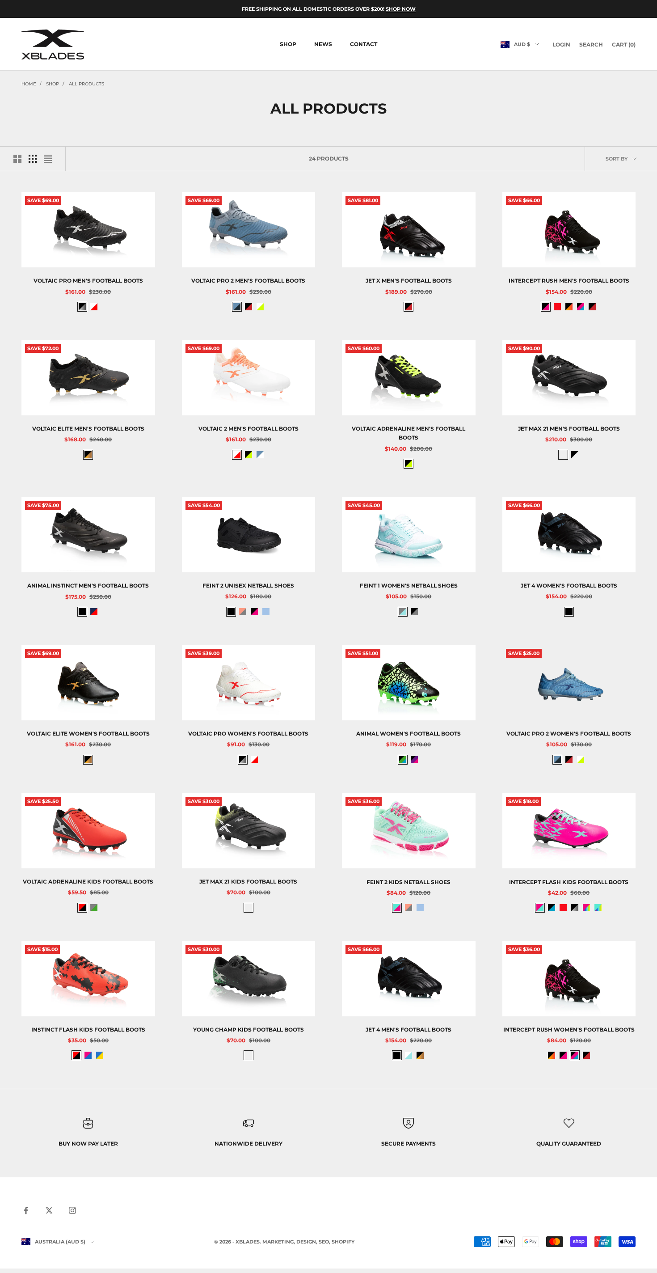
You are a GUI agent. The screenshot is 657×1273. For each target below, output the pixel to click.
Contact (363, 44)
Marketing (278, 1242)
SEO (324, 1242)
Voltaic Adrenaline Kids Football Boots (88, 881)
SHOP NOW (401, 9)
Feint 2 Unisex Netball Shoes (248, 585)
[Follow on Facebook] (25, 1210)
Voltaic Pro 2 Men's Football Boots (248, 280)
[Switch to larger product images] (17, 159)
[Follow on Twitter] (49, 1210)
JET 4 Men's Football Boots (408, 1029)
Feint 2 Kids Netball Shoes (408, 881)
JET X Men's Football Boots (409, 280)
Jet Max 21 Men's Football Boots (569, 428)
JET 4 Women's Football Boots (569, 585)
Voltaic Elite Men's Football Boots (88, 428)
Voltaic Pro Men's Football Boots (88, 280)
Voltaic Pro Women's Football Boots (248, 733)
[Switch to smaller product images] (33, 159)
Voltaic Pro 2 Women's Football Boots (568, 733)
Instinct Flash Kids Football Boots (88, 1029)
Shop (288, 44)
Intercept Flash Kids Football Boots (568, 881)
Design (306, 1242)
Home (28, 84)
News (323, 44)
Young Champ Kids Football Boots (248, 1029)
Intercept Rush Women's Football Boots (569, 1029)
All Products (86, 84)
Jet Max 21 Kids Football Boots (248, 881)
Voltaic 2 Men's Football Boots (248, 428)
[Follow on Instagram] (72, 1210)
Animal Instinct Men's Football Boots (88, 585)
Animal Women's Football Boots (408, 733)
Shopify (343, 1242)
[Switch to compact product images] (48, 159)
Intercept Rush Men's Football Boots (569, 280)
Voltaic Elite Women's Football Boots (88, 733)
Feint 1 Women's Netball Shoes (409, 585)
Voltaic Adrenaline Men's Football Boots (408, 433)
